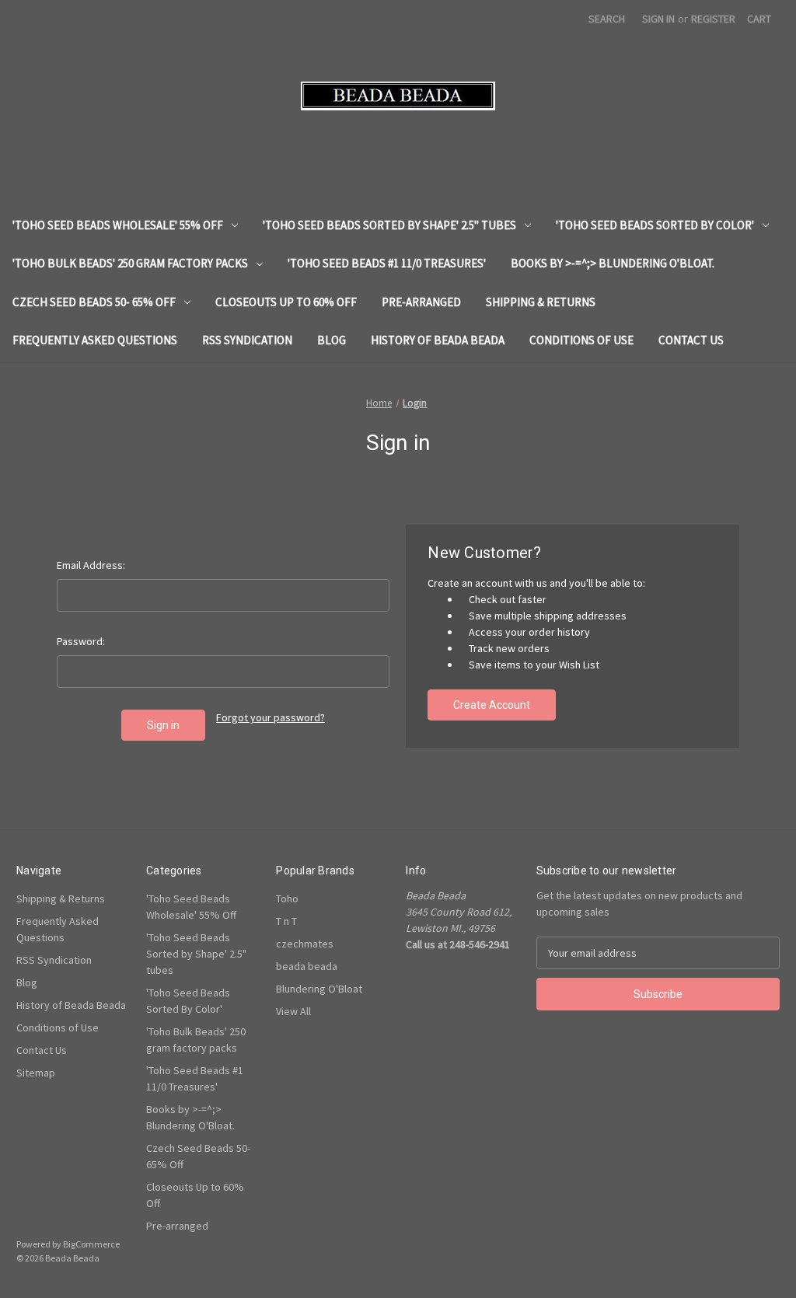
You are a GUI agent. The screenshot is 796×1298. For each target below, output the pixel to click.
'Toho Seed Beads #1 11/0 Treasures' (387, 263)
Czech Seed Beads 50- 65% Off (94, 302)
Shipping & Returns (540, 302)
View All (293, 1011)
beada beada (306, 966)
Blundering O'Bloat (319, 989)
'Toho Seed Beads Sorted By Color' (655, 225)
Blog (331, 340)
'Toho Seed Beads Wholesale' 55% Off (117, 225)
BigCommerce (91, 1244)
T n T (286, 921)
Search (606, 19)
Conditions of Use (581, 340)
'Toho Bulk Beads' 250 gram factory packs (130, 263)
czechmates (304, 944)
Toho (287, 898)
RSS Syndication (247, 340)
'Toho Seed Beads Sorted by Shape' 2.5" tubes (389, 225)
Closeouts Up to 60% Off (286, 302)
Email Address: (91, 565)
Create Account (491, 705)
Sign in (658, 19)
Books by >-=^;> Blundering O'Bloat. (612, 263)
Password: (81, 641)
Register (713, 19)
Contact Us (691, 340)
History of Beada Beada (437, 340)
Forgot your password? (270, 717)
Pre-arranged (421, 302)
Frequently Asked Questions (94, 340)
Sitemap (35, 1073)
